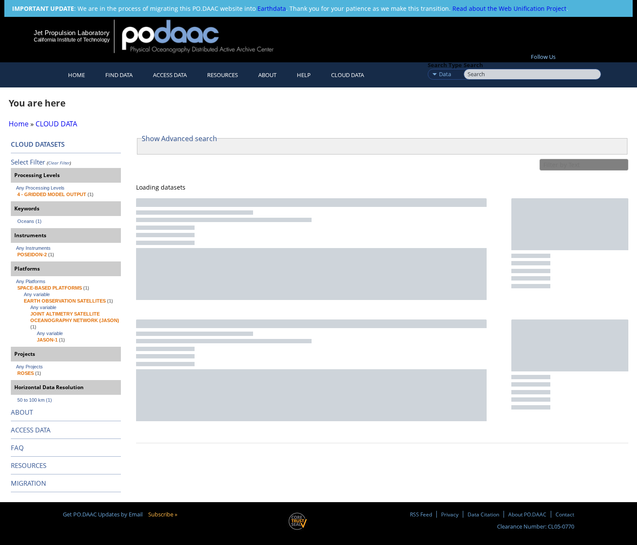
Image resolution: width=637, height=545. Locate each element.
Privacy (449, 514)
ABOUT (22, 412)
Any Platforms (31, 281)
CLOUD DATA (347, 75)
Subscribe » (162, 514)
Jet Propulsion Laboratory (71, 32)
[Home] (205, 36)
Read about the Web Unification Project (509, 8)
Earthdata (271, 8)
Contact (565, 514)
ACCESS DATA (31, 430)
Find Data (119, 75)
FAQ (17, 447)
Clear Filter (59, 163)
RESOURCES (222, 75)
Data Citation (483, 514)
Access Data (170, 75)
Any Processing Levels (40, 187)
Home (76, 75)
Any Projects (29, 366)
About (267, 75)
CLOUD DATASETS (38, 144)
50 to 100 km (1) (34, 400)
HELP (304, 75)
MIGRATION (28, 483)
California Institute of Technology (72, 40)
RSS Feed (421, 514)
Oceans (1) (29, 221)
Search (473, 65)
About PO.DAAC (527, 514)
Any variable (37, 294)
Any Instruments (33, 248)
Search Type (445, 65)
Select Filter (28, 162)
